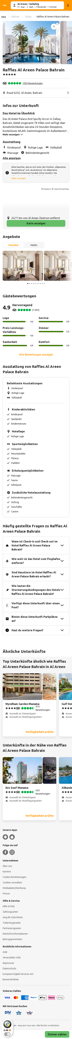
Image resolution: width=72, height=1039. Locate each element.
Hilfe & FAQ (9, 906)
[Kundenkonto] (68, 5)
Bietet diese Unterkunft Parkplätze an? (35, 618)
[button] (31, 42)
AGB (5, 952)
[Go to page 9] (42, 283)
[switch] (7, 1034)
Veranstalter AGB (12, 957)
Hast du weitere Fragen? (27, 630)
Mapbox (47, 189)
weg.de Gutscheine (13, 917)
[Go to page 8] (40, 283)
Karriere (7, 871)
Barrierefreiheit (11, 979)
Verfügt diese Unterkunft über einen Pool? (36, 605)
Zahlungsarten (10, 911)
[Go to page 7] (38, 283)
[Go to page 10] (44, 283)
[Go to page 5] (35, 283)
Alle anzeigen (12, 158)
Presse (6, 893)
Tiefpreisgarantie (12, 922)
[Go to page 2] (29, 283)
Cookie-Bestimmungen (14, 877)
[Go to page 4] (33, 283)
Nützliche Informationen (15, 933)
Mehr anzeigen (19, 178)
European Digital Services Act (18, 974)
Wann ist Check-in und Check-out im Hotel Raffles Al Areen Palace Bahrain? (35, 545)
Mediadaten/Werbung (14, 888)
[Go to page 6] (37, 283)
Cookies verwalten (12, 882)
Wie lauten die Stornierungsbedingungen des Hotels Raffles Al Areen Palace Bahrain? (36, 589)
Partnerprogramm (12, 928)
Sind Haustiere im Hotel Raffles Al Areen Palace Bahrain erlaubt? (34, 574)
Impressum (8, 963)
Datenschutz (9, 968)
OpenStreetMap (61, 189)
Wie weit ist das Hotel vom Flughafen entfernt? (36, 560)
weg (3, 16)
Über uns (7, 866)
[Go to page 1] (27, 283)
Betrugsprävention (12, 939)
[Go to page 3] (31, 283)
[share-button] (54, 26)
